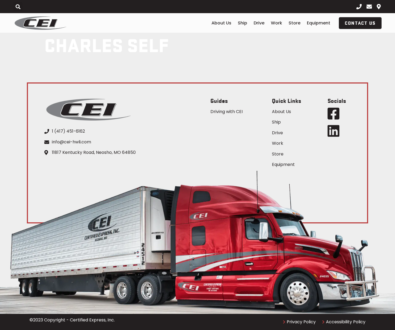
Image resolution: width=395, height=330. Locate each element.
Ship (242, 23)
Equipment (318, 23)
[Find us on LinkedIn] (333, 130)
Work (276, 23)
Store (294, 23)
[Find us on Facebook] (333, 113)
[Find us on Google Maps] (381, 6)
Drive (259, 23)
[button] (17, 6)
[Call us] (360, 6)
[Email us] (371, 6)
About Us (221, 23)
